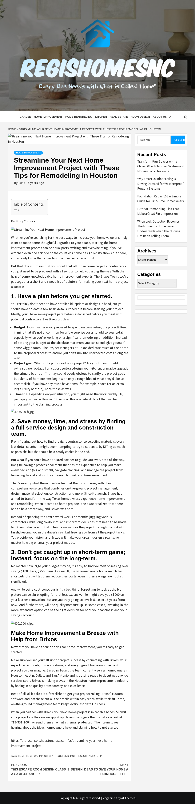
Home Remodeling (78, 116)
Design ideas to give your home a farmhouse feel (99, 769)
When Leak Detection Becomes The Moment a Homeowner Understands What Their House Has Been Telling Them (158, 228)
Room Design (140, 116)
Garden (25, 116)
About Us (160, 116)
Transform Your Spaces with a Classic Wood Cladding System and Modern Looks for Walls (160, 166)
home (21, 756)
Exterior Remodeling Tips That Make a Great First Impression (158, 211)
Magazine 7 (109, 798)
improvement (47, 756)
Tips (100, 756)
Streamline (90, 756)
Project (61, 756)
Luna (22, 182)
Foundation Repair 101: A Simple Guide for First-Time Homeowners (160, 198)
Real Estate (119, 116)
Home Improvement (48, 116)
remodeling (74, 756)
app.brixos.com (71, 717)
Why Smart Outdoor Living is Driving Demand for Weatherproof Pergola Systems (160, 184)
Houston (31, 756)
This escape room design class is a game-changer (40, 769)
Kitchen (101, 116)
